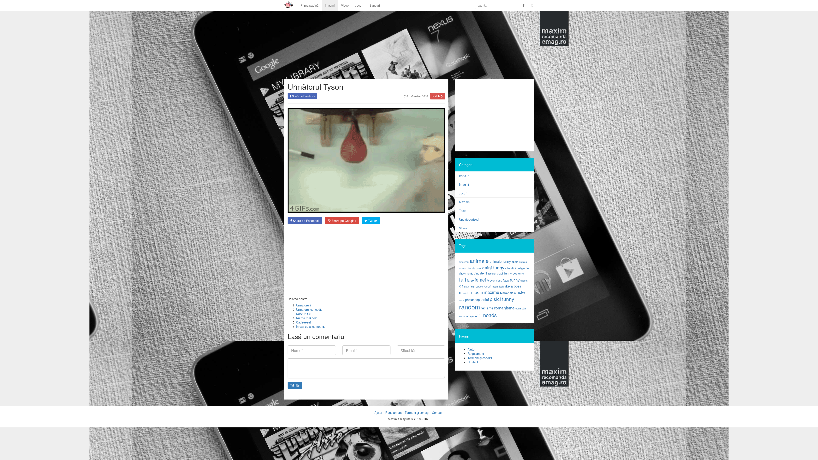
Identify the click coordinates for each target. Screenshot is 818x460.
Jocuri (359, 5)
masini (464, 292)
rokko (416, 96)
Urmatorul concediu (309, 309)
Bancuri (375, 5)
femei (480, 279)
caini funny (493, 267)
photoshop (472, 299)
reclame (487, 307)
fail (462, 279)
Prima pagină (309, 5)
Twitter (372, 220)
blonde (471, 268)
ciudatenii (480, 273)
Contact (473, 362)
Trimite (295, 385)
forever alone (494, 280)
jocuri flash (498, 286)
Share (306, 220)
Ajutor (471, 349)
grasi (466, 286)
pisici (485, 299)
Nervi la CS (303, 314)
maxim (477, 292)
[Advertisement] (366, 260)
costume (518, 273)
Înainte (436, 96)
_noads (488, 315)
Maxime (464, 202)
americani (464, 261)
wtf (477, 315)
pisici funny (502, 298)
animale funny (500, 261)
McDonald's (508, 293)
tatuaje (469, 316)
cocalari (492, 273)
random (469, 306)
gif (461, 286)
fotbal (506, 280)
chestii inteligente (517, 268)
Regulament (476, 353)
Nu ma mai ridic (306, 318)
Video (345, 5)
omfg (461, 300)
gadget (523, 280)
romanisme (504, 308)
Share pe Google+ (343, 220)
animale (479, 260)
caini (478, 268)
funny (515, 280)
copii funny (504, 273)
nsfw (521, 292)
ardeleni (523, 261)
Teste (463, 210)
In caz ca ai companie (310, 326)
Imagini (330, 5)
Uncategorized (469, 219)
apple (515, 261)
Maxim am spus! (287, 5)
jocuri (487, 286)
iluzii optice (476, 286)
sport (518, 308)
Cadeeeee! (303, 322)
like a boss (512, 286)
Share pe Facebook (303, 96)
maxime (491, 292)
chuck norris (466, 273)
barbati (462, 268)
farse (470, 280)
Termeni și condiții (480, 358)
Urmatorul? (303, 305)
